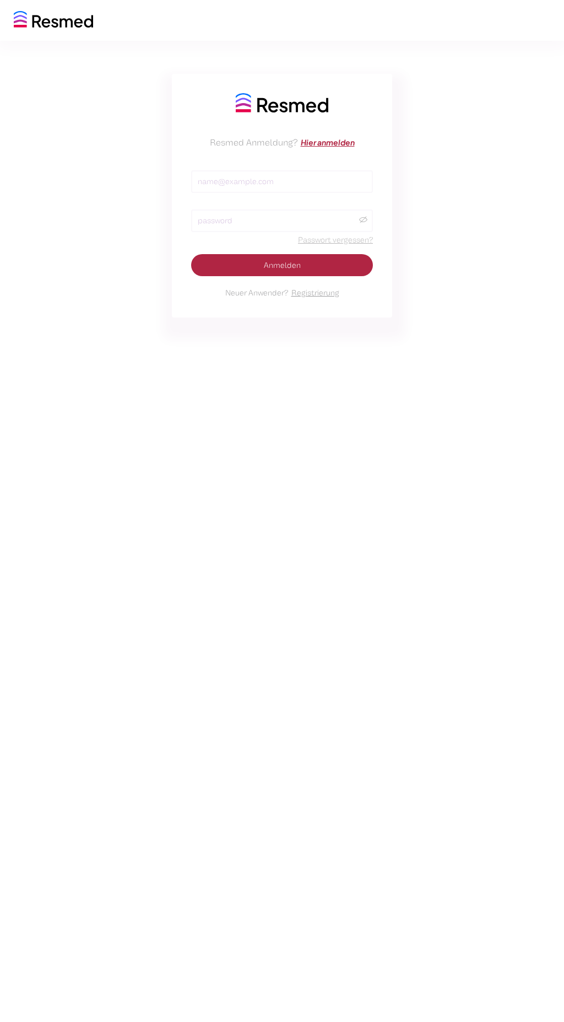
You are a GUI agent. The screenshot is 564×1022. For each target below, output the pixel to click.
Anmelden (282, 265)
